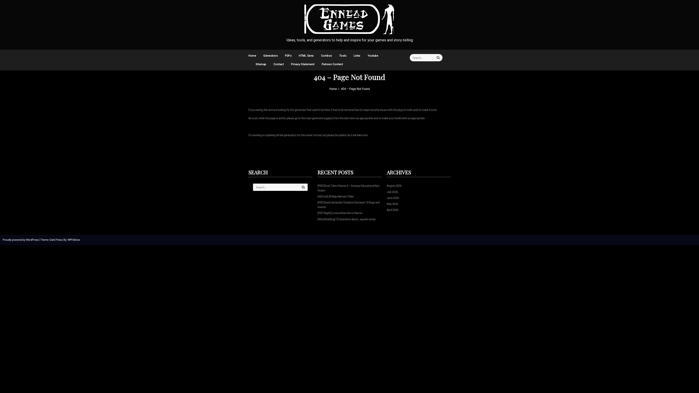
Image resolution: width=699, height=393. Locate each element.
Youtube (373, 55)
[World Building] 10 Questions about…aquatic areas (347, 219)
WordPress (32, 239)
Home (252, 55)
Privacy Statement (303, 64)
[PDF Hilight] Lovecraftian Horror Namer (340, 213)
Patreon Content (332, 64)
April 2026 (392, 210)
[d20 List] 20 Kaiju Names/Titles (336, 196)
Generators (270, 55)
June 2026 (393, 197)
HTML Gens (306, 55)
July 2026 (392, 191)
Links (357, 55)
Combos (326, 55)
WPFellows (74, 239)
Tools (343, 55)
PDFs (288, 55)
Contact (279, 64)
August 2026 (394, 185)
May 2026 (392, 204)
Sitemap (261, 64)
